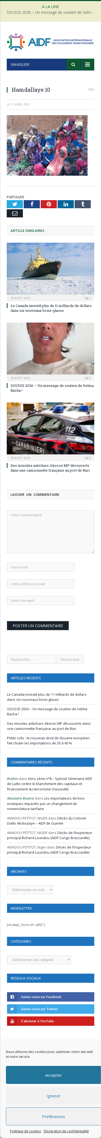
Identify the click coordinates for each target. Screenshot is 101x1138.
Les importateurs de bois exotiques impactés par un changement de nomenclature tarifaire (46, 803)
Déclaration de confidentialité (66, 1131)
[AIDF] (50, 41)
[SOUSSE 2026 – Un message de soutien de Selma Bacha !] (50, 351)
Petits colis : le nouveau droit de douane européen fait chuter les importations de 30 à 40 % (48, 741)
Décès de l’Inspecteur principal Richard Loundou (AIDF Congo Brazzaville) (49, 835)
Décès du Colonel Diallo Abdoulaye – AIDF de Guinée (46, 821)
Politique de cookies (25, 1131)
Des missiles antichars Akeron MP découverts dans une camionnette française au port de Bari (50, 468)
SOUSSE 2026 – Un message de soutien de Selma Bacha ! (52, 12)
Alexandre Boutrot (20, 798)
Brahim (12, 778)
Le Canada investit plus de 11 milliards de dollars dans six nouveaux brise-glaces (51, 308)
